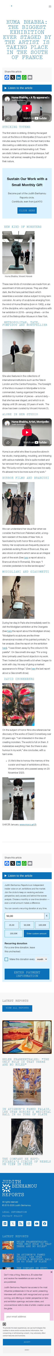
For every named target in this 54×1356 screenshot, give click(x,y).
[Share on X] (12, 77)
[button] (4, 1324)
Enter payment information (27, 974)
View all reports (17, 1008)
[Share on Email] (30, 77)
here (26, 558)
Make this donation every (22, 959)
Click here (27, 211)
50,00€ (27, 925)
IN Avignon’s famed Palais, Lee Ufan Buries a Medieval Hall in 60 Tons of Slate (26, 1112)
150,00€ (13, 933)
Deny (27, 1350)
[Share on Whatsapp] (24, 77)
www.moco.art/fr (28, 825)
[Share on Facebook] (7, 77)
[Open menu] (50, 6)
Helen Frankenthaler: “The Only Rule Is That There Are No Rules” (25, 1062)
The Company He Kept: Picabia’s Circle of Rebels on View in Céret (26, 1162)
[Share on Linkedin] (18, 77)
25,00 (11, 925)
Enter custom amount (36, 933)
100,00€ (42, 925)
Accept (27, 1342)
